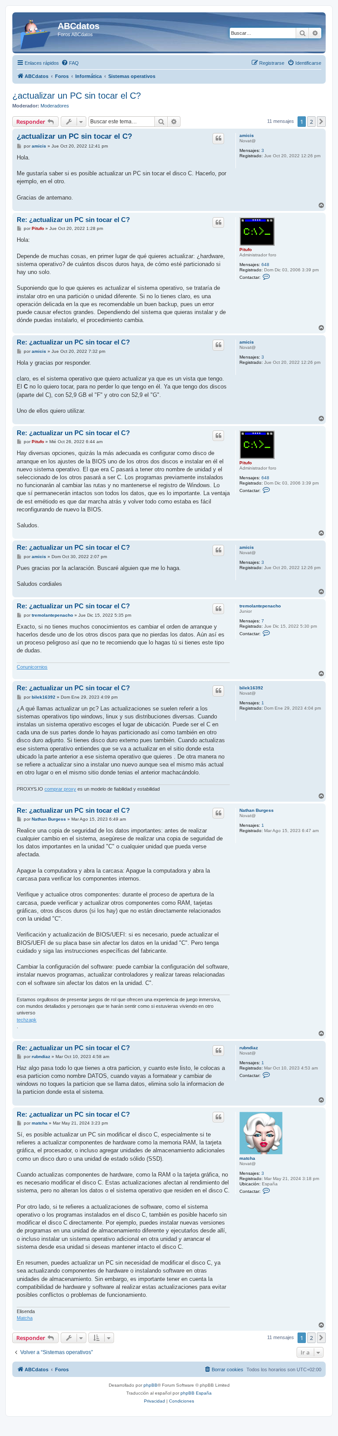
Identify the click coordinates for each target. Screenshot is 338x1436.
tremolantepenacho (260, 605)
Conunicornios (32, 667)
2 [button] (311, 122)
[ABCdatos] (36, 33)
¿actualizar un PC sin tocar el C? (76, 95)
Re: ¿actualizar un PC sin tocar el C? (73, 219)
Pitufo (245, 249)
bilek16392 (251, 687)
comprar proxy (60, 789)
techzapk (27, 1019)
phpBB (150, 1385)
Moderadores (54, 105)
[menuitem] (70, 63)
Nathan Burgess (256, 810)
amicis (246, 135)
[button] (321, 121)
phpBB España (196, 1393)
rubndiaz (248, 1047)
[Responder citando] (218, 138)
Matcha (25, 1318)
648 (265, 264)
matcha (247, 1158)
